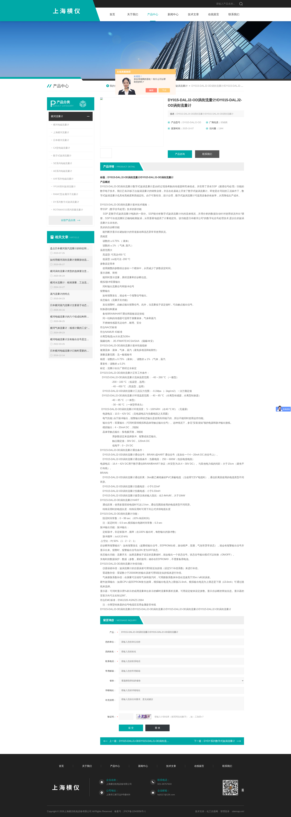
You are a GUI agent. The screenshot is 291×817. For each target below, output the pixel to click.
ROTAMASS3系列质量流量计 (68, 209)
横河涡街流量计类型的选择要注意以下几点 (70, 271)
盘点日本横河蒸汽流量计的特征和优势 (70, 248)
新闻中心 (173, 14)
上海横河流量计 (61, 132)
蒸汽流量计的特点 (60, 294)
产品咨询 (180, 154)
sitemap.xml (238, 811)
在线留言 (213, 14)
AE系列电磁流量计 (62, 171)
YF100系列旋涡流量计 (64, 186)
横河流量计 (57, 116)
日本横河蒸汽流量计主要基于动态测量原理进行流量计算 (70, 305)
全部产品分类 (68, 220)
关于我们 (132, 14)
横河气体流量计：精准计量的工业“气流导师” (70, 328)
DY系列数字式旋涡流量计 (66, 202)
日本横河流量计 (61, 140)
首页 (112, 14)
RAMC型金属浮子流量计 (65, 194)
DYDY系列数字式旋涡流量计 (219, 741)
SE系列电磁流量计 (62, 163)
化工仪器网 (212, 811)
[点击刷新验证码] (143, 716)
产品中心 (152, 14)
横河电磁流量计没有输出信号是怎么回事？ (70, 339)
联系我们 (233, 14)
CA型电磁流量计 (61, 148)
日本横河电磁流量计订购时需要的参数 (70, 350)
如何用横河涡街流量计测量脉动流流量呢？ (70, 259)
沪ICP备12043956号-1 (134, 811)
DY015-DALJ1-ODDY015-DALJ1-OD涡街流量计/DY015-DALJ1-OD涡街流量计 (161, 741)
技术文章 (193, 14)
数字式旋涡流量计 (62, 155)
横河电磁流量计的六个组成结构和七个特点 (70, 316)
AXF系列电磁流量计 (63, 178)
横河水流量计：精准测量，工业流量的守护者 (70, 282)
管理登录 (224, 811)
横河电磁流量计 (61, 124)
